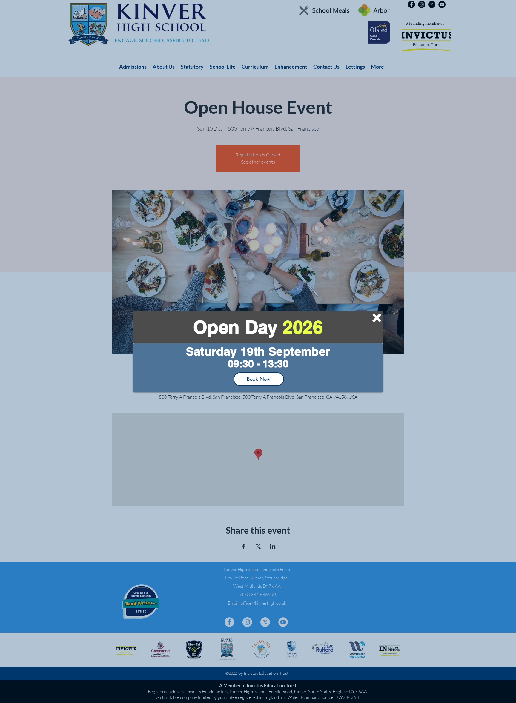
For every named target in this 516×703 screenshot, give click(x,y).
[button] (376, 317)
